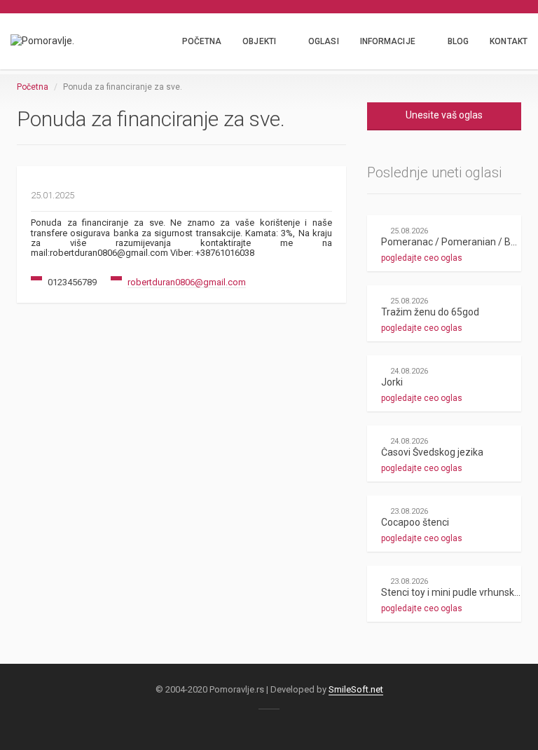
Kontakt (508, 41)
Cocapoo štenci (415, 522)
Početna (202, 41)
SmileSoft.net (356, 689)
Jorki (392, 382)
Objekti (259, 41)
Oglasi (323, 41)
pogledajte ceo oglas (421, 258)
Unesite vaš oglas (444, 115)
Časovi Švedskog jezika (432, 452)
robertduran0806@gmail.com (186, 282)
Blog (458, 41)
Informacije (387, 41)
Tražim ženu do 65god (430, 312)
